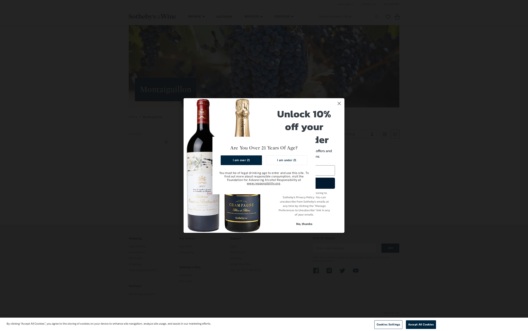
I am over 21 (241, 160)
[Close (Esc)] (311, 141)
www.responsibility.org (263, 183)
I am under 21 (286, 160)
